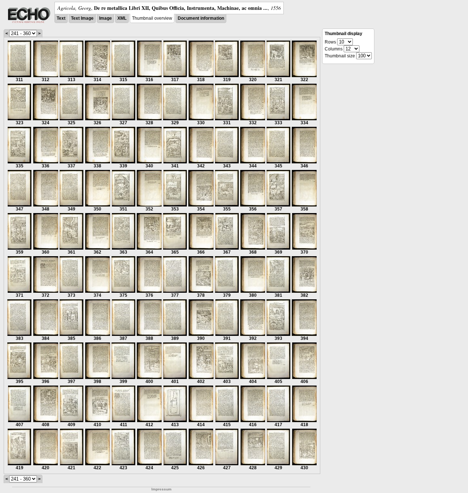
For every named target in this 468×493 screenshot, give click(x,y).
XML (122, 18)
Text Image (82, 18)
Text (61, 18)
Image (105, 18)
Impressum (161, 489)
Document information (201, 18)
